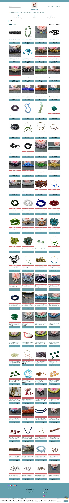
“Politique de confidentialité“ (18, 501)
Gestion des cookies (28, 492)
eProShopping (24, 498)
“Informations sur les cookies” (8, 501)
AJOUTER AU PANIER (14, 43)
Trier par (50, 24)
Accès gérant (58, 498)
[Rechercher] (20, 6)
